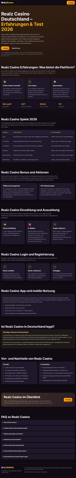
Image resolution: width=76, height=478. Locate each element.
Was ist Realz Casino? (10, 422)
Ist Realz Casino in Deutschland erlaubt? (15, 428)
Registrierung (16, 48)
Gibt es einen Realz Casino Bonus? (14, 445)
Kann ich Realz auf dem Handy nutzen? (15, 451)
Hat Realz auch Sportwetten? (12, 439)
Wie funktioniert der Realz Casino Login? (16, 456)
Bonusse (68, 399)
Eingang (70, 2)
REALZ (7, 2)
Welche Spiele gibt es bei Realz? (13, 434)
